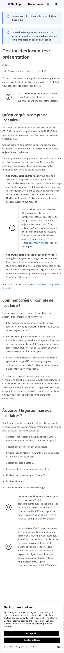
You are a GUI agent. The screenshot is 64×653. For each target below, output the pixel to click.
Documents (35, 4)
